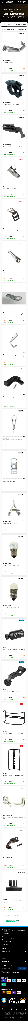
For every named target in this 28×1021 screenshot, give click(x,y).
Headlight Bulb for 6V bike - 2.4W (11, 565)
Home (5, 9)
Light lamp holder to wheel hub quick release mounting (14, 650)
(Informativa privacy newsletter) (11, 972)
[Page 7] (20, 916)
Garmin (5, 899)
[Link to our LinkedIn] (26, 1009)
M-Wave (5, 647)
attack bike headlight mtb (9, 62)
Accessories (16, 9)
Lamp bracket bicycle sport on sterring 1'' (13, 314)
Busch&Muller (7, 815)
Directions (6, 933)
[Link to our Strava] (16, 1009)
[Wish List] (21, 2)
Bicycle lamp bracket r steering (10, 230)
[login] (26, 2)
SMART (5, 731)
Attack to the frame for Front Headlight (12, 146)
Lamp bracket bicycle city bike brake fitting (13, 356)
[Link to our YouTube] (12, 1009)
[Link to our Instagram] (2, 1009)
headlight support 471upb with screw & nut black (13, 859)
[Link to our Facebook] (7, 1009)
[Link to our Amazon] (21, 1009)
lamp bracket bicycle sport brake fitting (12, 272)
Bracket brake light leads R (9, 481)
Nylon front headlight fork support (11, 398)
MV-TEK (5, 186)
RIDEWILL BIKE (7, 60)
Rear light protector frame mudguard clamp (13, 775)
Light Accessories (14, 11)
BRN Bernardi (7, 438)
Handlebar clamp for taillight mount (11, 104)
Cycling (10, 9)
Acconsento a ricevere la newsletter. (12, 971)
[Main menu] (2, 2)
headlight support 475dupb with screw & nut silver (14, 817)
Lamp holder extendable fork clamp (11, 691)
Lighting (21, 9)
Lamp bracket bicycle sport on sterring (12, 439)
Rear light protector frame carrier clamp (13, 733)
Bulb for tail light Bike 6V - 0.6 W (11, 607)
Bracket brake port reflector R (10, 523)
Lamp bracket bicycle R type (10, 188)
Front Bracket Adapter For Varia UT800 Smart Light (12, 901)
